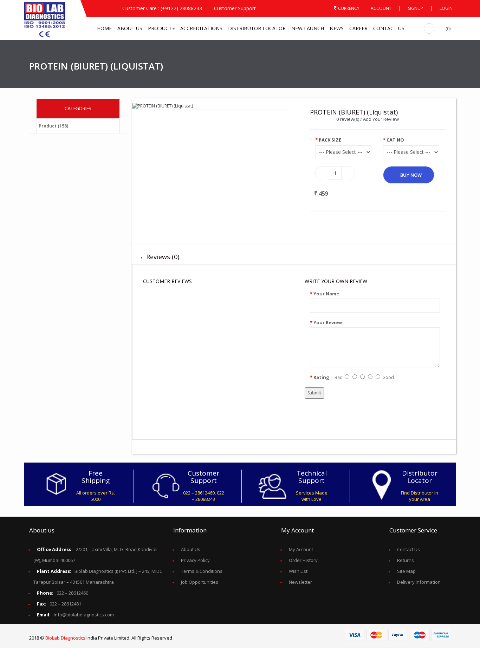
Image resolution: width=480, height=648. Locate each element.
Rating (321, 377)
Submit (314, 393)
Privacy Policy (195, 560)
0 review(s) (347, 119)
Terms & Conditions (201, 571)
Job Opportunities (199, 582)
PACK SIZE (330, 140)
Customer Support (235, 8)
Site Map (406, 571)
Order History (303, 560)
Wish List (298, 571)
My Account (301, 549)
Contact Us (408, 549)
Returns (405, 560)
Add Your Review (381, 119)
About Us (190, 549)
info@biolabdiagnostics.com (75, 614)
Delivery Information (419, 582)
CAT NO (395, 140)
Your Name (326, 293)
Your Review (327, 322)
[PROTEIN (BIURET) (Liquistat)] (162, 106)
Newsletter (300, 582)
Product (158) (53, 126)
